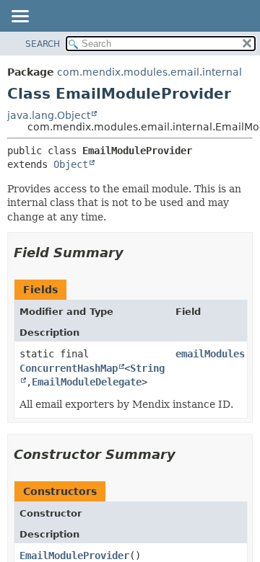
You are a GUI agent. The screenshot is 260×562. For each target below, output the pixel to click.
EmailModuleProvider (74, 555)
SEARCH (42, 44)
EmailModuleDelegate (87, 382)
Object (70, 164)
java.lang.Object (48, 115)
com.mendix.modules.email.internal (149, 72)
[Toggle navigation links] (19, 17)
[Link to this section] (133, 252)
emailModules (210, 354)
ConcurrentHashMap (69, 368)
